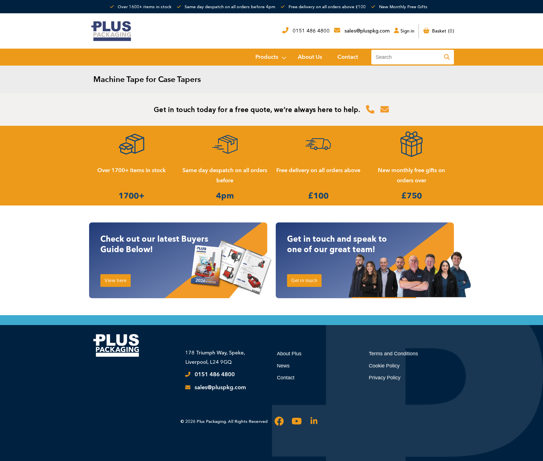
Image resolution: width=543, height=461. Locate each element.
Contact (285, 377)
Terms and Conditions (393, 353)
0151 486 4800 (311, 31)
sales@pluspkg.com (367, 31)
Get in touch (304, 280)
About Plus (289, 353)
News (283, 366)
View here (115, 280)
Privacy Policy (384, 377)
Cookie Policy (384, 366)
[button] (270, 57)
